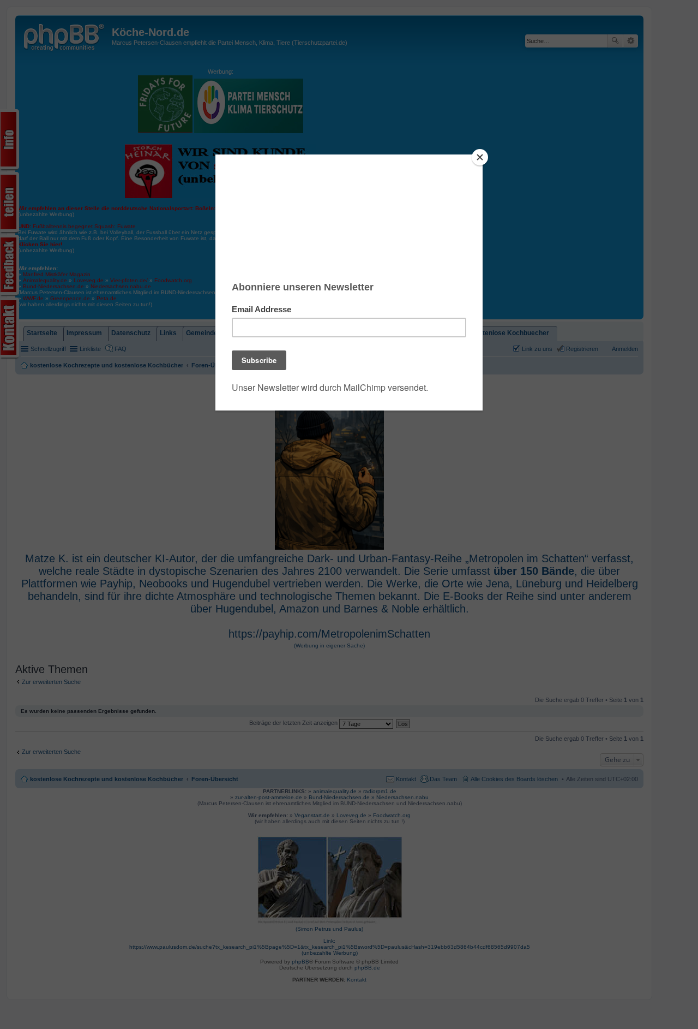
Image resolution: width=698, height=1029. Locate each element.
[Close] (480, 157)
